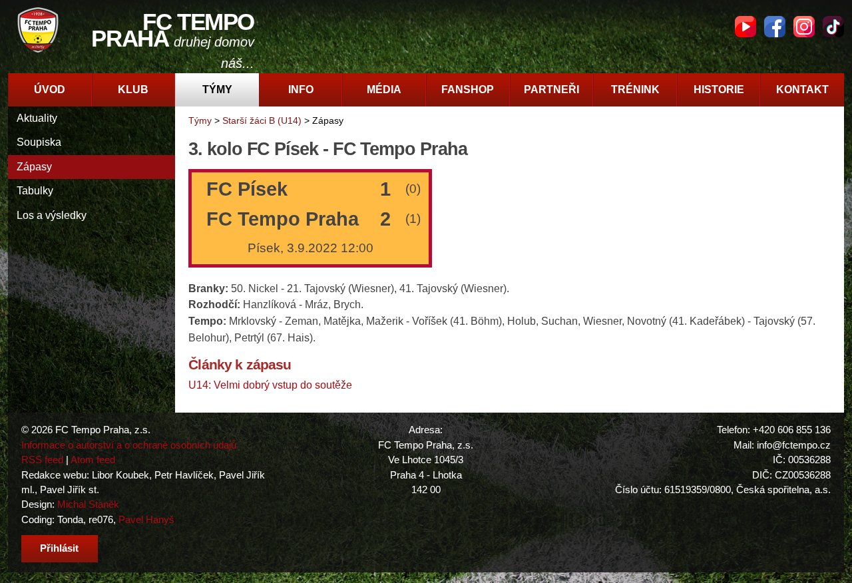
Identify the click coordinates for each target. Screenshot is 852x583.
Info (301, 89)
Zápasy (34, 166)
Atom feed (93, 459)
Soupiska (39, 142)
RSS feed (42, 459)
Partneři (551, 89)
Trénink (635, 89)
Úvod (49, 89)
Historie (719, 89)
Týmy (217, 89)
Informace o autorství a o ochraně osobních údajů (128, 445)
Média (384, 89)
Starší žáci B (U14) (262, 120)
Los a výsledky (52, 215)
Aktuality (37, 118)
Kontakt (802, 89)
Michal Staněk (88, 504)
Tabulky (35, 190)
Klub (133, 89)
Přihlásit (59, 548)
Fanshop (467, 89)
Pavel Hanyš (146, 519)
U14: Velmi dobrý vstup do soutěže (270, 385)
